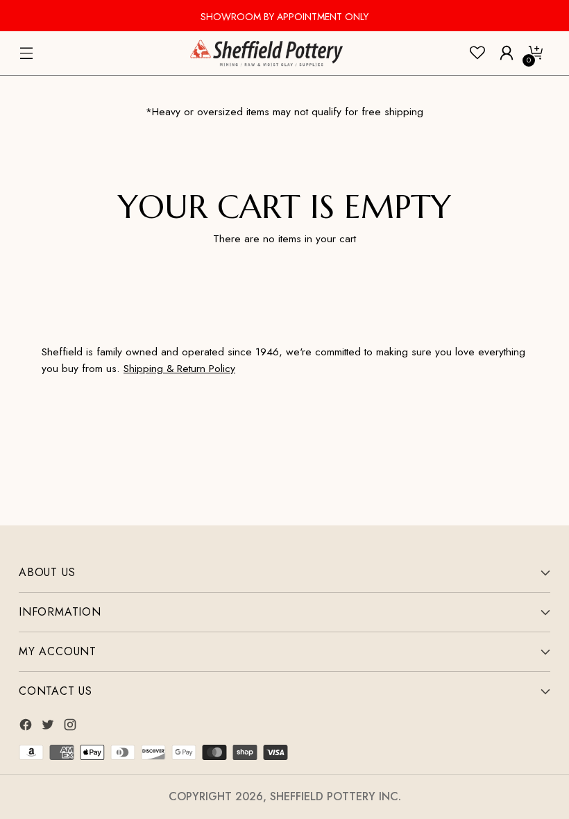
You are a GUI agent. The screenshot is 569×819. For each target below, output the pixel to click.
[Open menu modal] (26, 53)
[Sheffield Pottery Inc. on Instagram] (71, 727)
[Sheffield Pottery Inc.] (266, 53)
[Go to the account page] (506, 53)
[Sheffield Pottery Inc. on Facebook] (27, 727)
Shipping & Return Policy (179, 368)
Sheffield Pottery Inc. (335, 796)
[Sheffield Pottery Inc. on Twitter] (49, 727)
